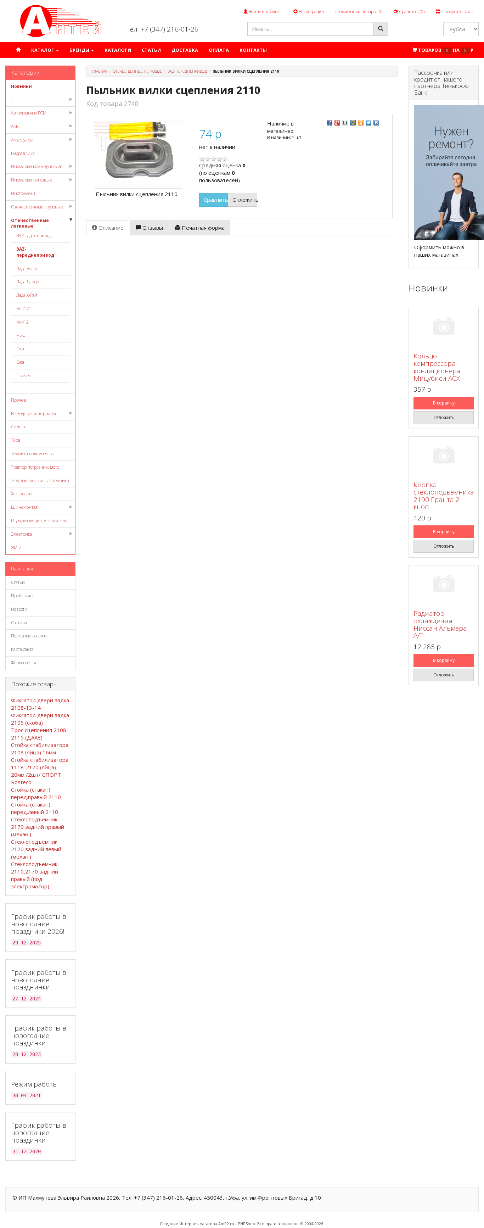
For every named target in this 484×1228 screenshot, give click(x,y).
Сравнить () (411, 12)
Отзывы (19, 623)
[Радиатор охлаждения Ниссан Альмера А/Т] (443, 585)
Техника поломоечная (33, 454)
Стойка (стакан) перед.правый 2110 (36, 793)
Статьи (151, 50)
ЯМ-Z (16, 548)
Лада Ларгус (28, 282)
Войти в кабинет (265, 12)
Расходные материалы (33, 414)
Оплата (219, 50)
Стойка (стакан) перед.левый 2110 (34, 808)
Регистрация (311, 12)
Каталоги (118, 50)
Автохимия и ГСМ (28, 113)
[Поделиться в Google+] (337, 122)
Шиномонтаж (24, 507)
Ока (20, 362)
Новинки (21, 86)
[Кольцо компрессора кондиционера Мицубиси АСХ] (443, 327)
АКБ (15, 126)
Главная (99, 71)
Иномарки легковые (31, 180)
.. (12, 99)
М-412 (22, 322)
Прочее (24, 376)
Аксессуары (22, 140)
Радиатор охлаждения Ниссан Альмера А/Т (440, 624)
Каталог (43, 50)
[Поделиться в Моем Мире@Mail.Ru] (353, 122)
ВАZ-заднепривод (33, 236)
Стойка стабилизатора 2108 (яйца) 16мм (39, 748)
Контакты (253, 50)
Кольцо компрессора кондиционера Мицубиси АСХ (437, 367)
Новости (19, 609)
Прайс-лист (22, 596)
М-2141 (23, 309)
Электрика (21, 534)
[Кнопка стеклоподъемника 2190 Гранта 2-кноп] (443, 456)
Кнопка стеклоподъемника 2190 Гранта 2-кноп (443, 496)
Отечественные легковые (30, 223)
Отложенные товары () (358, 12)
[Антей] (60, 21)
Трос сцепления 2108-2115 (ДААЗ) (39, 733)
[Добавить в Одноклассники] (361, 122)
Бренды (79, 50)
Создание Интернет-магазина (188, 1223)
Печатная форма (202, 227)
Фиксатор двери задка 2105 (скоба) (40, 718)
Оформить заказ (456, 12)
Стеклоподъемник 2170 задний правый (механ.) (37, 827)
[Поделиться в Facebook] (329, 122)
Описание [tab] (110, 227)
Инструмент (23, 193)
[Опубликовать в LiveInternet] (345, 122)
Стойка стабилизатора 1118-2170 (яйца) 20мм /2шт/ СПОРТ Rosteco (39, 771)
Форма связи (23, 663)
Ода (20, 349)
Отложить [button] (244, 199)
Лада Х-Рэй (26, 295)
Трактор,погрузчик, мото (35, 467)
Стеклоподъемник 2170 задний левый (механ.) (36, 849)
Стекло (18, 427)
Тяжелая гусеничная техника (40, 481)
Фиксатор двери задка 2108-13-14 (40, 704)
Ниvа (21, 336)
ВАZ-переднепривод (35, 252)
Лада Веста (26, 269)
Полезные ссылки (29, 636)
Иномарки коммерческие (37, 166)
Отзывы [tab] (152, 227)
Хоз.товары (21, 494)
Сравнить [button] (216, 199)
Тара (15, 440)
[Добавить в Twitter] (368, 122)
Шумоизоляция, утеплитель (39, 521)
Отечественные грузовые (37, 207)
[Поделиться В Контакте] (376, 122)
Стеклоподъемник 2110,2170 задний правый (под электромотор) (34, 875)
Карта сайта (22, 649)
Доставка (184, 50)
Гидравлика (23, 153)
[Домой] (18, 50)
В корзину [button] (444, 403)
